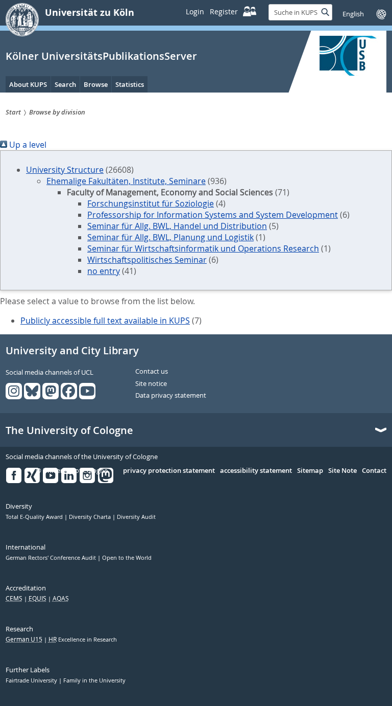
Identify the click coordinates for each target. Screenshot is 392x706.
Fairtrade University (32, 680)
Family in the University (94, 680)
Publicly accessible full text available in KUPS (105, 320)
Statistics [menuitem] (129, 84)
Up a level (26, 144)
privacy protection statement (169, 471)
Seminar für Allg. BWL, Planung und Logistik (170, 237)
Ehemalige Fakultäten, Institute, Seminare (126, 181)
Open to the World (127, 557)
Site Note (342, 471)
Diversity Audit (136, 516)
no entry (103, 271)
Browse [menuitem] (96, 84)
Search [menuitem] (65, 84)
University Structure (65, 169)
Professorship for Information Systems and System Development (212, 214)
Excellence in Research (82, 639)
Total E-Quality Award (35, 516)
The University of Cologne (69, 430)
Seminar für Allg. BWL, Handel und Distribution (177, 226)
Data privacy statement (170, 396)
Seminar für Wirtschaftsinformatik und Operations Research (203, 248)
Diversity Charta (90, 516)
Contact (374, 471)
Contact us (151, 372)
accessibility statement (256, 471)
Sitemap (310, 471)
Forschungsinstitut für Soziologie (150, 203)
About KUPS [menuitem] (28, 84)
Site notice (151, 384)
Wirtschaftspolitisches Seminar (147, 259)
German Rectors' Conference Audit (51, 557)
